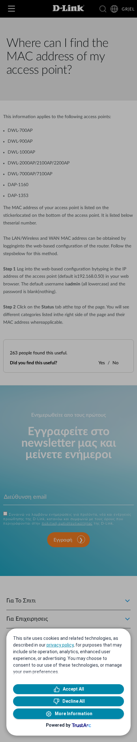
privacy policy (60, 644)
